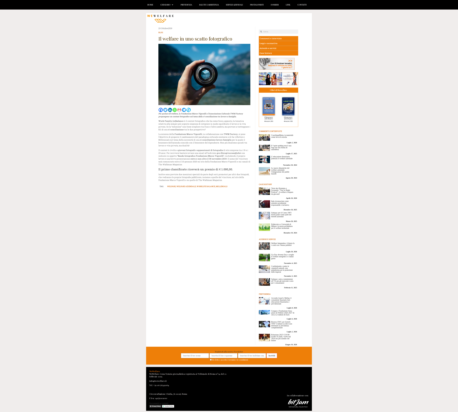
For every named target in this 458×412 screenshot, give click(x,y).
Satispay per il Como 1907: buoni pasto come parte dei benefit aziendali (281, 215)
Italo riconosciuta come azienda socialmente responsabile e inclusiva (280, 203)
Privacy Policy (156, 406)
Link (288, 4)
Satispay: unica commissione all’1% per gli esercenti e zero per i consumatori (282, 281)
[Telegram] (184, 110)
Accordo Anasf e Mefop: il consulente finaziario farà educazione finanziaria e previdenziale (281, 301)
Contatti (302, 4)
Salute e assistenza (209, 4)
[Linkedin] (170, 110)
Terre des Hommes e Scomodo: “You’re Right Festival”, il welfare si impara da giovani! (282, 191)
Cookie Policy (168, 406)
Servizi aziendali (234, 4)
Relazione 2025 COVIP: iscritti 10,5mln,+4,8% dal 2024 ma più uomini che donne (281, 337)
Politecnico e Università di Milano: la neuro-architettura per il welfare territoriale (282, 226)
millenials (221, 186)
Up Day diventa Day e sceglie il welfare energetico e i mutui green (282, 256)
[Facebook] (161, 110)
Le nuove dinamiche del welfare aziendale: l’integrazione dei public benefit (280, 171)
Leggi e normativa (268, 43)
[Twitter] (165, 110)
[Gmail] (179, 110)
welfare (171, 186)
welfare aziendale (186, 186)
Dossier (275, 4)
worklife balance (206, 186)
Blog (160, 32)
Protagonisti (257, 4)
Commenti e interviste (271, 38)
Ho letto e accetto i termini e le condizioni (230, 360)
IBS (272, 121)
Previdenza (186, 4)
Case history (266, 53)
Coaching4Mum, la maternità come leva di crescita (282, 136)
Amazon (267, 121)
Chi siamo (165, 4)
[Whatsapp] (175, 110)
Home (150, 4)
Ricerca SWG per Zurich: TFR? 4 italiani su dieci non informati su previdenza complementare (281, 325)
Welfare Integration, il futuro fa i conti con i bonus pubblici (282, 244)
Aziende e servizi (268, 48)
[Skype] (189, 110)
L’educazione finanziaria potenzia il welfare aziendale (282, 158)
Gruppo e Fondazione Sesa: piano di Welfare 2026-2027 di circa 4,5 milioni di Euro (282, 313)
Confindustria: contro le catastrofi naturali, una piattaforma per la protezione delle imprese (282, 269)
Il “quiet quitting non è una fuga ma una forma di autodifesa (281, 147)
